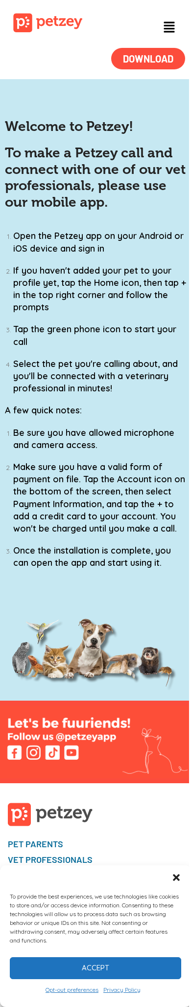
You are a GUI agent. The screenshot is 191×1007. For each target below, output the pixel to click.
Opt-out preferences (72, 989)
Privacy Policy (122, 989)
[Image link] (48, 22)
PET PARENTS (35, 843)
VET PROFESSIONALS (50, 859)
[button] (176, 877)
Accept (95, 967)
